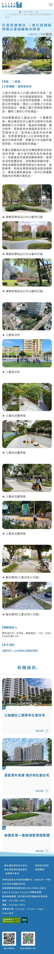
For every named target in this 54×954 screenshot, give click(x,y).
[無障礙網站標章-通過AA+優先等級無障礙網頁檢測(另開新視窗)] (11, 920)
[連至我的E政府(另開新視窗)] (24, 920)
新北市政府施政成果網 (12, 5)
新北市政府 (9, 948)
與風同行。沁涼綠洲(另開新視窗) (20, 650)
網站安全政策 (42, 865)
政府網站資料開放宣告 (15, 869)
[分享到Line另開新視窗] (50, 34)
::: (2, 14)
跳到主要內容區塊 (13, 2)
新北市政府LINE (28, 948)
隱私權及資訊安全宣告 (15, 865)
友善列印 (32, 34)
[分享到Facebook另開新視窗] (47, 34)
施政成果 (28, 11)
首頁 (20, 11)
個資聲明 (39, 869)
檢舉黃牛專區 (12, 873)
